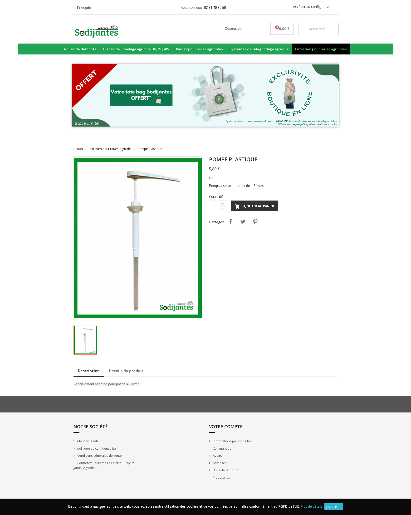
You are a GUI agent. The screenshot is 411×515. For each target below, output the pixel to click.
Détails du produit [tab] (126, 370)
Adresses (219, 463)
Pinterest (255, 221)
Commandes (221, 448)
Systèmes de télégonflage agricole (259, 49)
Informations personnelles (231, 441)
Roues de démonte (80, 49)
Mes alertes (221, 477)
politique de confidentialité (96, 448)
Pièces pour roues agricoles (199, 49)
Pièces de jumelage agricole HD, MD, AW (136, 49)
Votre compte (226, 426)
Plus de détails (312, 506)
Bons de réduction (225, 470)
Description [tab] (89, 370)
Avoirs (217, 455)
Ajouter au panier (254, 206)
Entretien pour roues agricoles (321, 49)
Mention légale (88, 441)
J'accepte (333, 507)
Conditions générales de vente (99, 455)
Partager (230, 221)
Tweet (243, 221)
